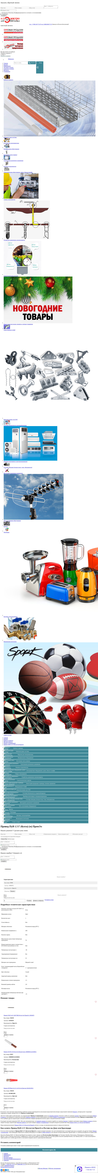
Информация (7, 66)
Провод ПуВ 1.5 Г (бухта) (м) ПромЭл (80, 1122)
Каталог (6, 64)
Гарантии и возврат (9, 68)
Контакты (6, 70)
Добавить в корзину (8, 1034)
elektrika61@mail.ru (9, 1165)
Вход (40, 62)
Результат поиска (8, 1157)
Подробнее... (5, 14)
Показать (12, 891)
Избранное (11, 59)
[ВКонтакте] (1, 1170)
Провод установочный (59, 1117)
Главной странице (53, 1115)
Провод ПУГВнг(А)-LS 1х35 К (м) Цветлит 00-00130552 (18, 1088)
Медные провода (21, 1122)
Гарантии (6, 1160)
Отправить (3, 15)
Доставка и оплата (8, 67)
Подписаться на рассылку (7, 1167)
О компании (7, 71)
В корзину (29, 900)
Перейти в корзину (6, 56)
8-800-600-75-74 (21, 1164)
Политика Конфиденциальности (12, 1159)
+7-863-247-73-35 (10, 1164)
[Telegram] (8, 1170)
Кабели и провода (30, 1117)
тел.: (35, 24)
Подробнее (6, 1030)
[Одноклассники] (4, 1170)
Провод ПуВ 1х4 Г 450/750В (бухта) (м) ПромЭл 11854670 (19, 1015)
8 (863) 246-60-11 (46, 1132)
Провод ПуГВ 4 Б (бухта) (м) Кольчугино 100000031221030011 (20, 1051)
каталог (77, 1115)
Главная (6, 63)
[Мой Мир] (6, 1170)
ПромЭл (75, 1111)
